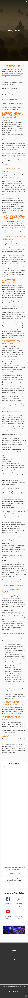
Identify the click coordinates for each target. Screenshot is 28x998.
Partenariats (14, 950)
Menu (26, 1)
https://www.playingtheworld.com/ (11, 75)
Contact (14, 948)
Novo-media (17, 988)
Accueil (14, 945)
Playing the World (22, 986)
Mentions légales (14, 952)
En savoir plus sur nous (14, 873)
